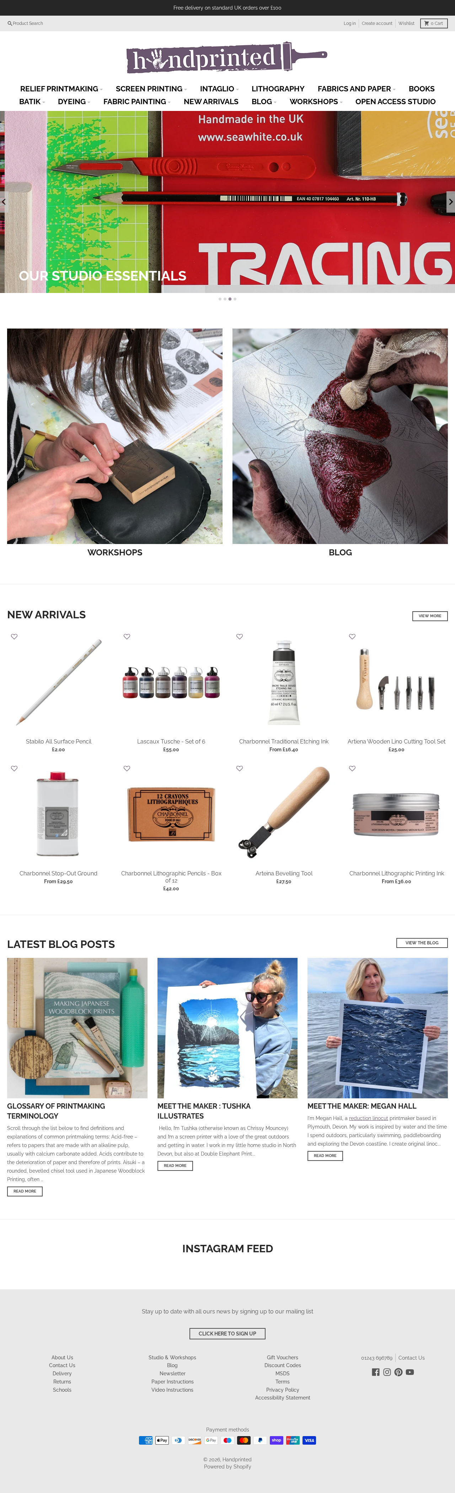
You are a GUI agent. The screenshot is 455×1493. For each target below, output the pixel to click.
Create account (377, 23)
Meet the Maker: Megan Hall (362, 1106)
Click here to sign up (227, 1334)
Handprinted (237, 1459)
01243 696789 (376, 1358)
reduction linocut (368, 1118)
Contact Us (411, 1358)
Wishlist (406, 23)
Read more (25, 1191)
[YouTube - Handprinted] (410, 1372)
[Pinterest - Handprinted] (398, 1372)
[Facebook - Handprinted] (375, 1372)
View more (430, 616)
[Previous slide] (4, 202)
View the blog (422, 942)
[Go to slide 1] (220, 299)
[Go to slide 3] (230, 299)
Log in (350, 23)
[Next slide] (450, 202)
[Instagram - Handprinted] (387, 1372)
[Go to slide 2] (225, 299)
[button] (14, 637)
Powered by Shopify (227, 1467)
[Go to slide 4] (235, 299)
